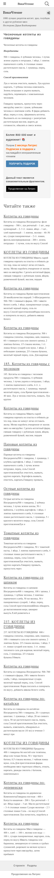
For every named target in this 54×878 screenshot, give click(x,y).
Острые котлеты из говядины (19, 491)
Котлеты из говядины (21, 216)
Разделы (32, 865)
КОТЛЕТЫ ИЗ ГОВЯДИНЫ (26, 252)
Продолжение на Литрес (22, 189)
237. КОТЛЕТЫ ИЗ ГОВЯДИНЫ (19, 624)
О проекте (19, 865)
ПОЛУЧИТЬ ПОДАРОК (22, 163)
